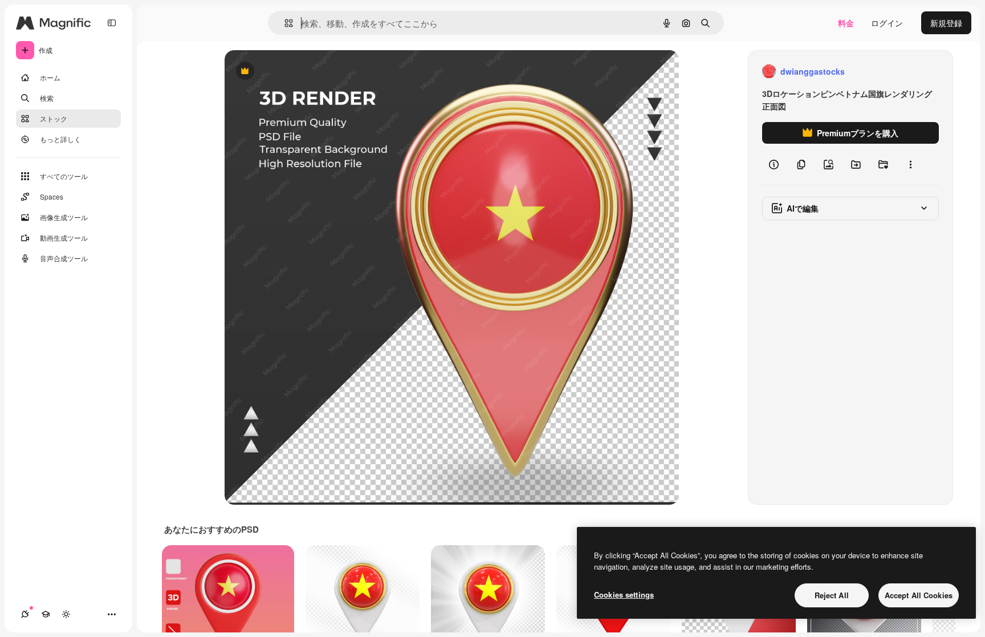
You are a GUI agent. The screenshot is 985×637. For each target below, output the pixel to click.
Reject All (832, 595)
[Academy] (45, 614)
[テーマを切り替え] (66, 614)
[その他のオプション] (910, 164)
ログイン (887, 23)
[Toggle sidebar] (112, 23)
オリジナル (303, 72)
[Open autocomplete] (284, 23)
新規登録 (946, 23)
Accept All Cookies (919, 595)
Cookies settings (624, 594)
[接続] (25, 614)
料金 (846, 23)
